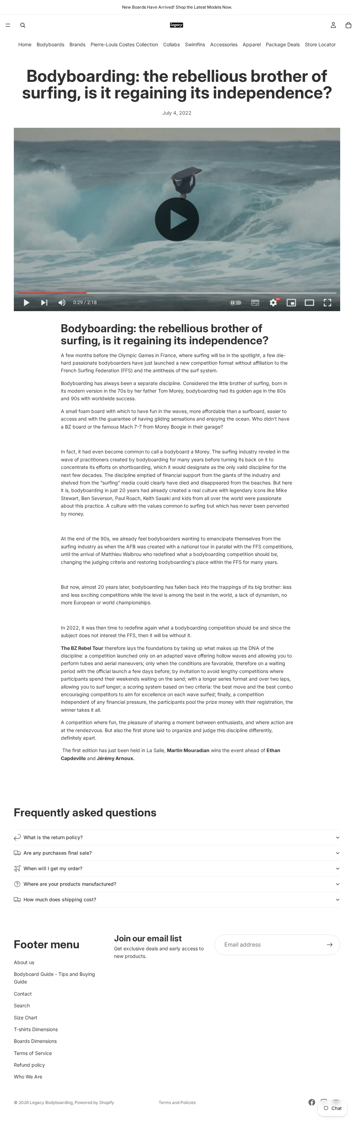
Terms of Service (33, 1053)
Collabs (171, 44)
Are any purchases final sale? (58, 853)
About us (24, 962)
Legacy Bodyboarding (51, 1102)
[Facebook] (312, 1102)
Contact (23, 994)
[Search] (22, 25)
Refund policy (29, 1065)
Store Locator (320, 44)
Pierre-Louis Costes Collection (124, 44)
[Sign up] (330, 945)
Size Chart (25, 1017)
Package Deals (283, 44)
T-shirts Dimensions (36, 1029)
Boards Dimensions (35, 1041)
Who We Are (28, 1077)
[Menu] (8, 25)
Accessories (223, 44)
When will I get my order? (53, 868)
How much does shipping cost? (60, 899)
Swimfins (195, 44)
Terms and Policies (177, 1102)
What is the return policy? (53, 837)
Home (24, 44)
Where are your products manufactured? (70, 884)
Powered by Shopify (94, 1102)
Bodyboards (50, 44)
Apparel (252, 44)
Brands (77, 44)
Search (22, 1005)
